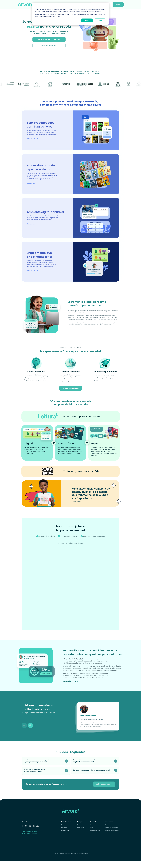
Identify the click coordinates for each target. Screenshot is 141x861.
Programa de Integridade (112, 830)
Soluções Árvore (65, 825)
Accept (87, 20)
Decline (100, 20)
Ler (78, 825)
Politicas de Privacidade (111, 827)
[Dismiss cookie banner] (105, 6)
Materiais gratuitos (95, 830)
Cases (91, 827)
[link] (32, 139)
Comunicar (80, 827)
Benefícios (64, 827)
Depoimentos (65, 830)
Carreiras (107, 825)
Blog (91, 825)
